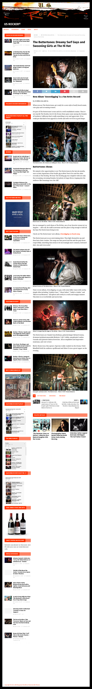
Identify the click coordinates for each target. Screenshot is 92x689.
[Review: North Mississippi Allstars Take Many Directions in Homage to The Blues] (8, 92)
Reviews (6, 29)
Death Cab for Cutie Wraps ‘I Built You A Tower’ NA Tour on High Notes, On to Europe (21, 158)
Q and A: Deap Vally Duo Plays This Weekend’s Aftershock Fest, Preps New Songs (22, 598)
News (29, 29)
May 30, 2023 (17, 255)
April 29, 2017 (17, 614)
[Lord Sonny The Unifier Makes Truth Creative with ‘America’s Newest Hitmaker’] (8, 277)
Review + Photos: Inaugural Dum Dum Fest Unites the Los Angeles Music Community (21, 358)
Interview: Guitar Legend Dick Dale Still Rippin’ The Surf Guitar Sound (78, 435)
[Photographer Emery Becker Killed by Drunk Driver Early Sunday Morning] (60, 425)
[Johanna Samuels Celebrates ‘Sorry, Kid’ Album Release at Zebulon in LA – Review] (8, 560)
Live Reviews (66, 51)
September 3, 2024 (18, 575)
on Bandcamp (70, 234)
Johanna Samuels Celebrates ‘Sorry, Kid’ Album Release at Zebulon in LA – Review (21, 559)
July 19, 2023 (17, 337)
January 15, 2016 (18, 45)
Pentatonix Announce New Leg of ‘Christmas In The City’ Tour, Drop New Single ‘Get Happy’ (22, 171)
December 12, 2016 (18, 58)
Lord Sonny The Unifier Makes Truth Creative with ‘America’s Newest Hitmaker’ (22, 277)
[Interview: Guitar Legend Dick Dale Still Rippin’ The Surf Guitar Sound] (78, 425)
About (36, 29)
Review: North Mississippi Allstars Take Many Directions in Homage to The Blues (22, 92)
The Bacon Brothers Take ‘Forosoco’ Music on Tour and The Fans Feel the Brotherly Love (22, 622)
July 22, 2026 (17, 242)
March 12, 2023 (17, 281)
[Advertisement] (46, 666)
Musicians (73, 51)
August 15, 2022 (18, 293)
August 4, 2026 (17, 189)
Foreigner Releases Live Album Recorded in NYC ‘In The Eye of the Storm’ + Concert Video (22, 185)
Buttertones (41, 395)
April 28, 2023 (17, 268)
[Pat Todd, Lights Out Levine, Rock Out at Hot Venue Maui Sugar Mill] (8, 41)
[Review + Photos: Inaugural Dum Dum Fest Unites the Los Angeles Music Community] (8, 358)
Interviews (15, 29)
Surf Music (52, 395)
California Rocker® (12, 301)
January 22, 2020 (18, 83)
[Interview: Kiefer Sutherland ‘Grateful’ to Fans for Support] (8, 610)
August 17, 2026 (18, 563)
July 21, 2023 (17, 325)
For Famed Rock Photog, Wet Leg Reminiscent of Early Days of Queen (21, 289)
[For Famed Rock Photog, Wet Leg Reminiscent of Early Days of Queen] (8, 290)
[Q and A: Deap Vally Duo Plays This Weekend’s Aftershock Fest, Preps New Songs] (8, 598)
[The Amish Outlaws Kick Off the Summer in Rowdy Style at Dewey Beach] (8, 251)
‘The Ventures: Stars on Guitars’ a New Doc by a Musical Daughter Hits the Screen (41, 436)
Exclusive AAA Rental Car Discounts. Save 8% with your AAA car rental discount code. (18, 547)
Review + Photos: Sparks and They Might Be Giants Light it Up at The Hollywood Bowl (21, 333)
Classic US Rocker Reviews (14, 35)
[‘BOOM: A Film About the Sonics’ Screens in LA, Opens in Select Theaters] (8, 572)
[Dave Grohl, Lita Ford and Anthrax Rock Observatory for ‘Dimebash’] (8, 80)
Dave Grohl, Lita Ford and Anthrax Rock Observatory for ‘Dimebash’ (21, 79)
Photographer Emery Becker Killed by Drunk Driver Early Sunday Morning (59, 436)
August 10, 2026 (18, 161)
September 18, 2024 (19, 638)
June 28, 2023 (17, 361)
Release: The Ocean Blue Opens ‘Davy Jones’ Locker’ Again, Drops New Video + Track (21, 308)
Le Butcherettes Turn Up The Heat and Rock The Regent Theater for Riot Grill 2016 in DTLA (21, 54)
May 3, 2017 (38, 51)
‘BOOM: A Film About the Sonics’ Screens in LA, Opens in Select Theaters (21, 572)
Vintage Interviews (12, 554)
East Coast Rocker (12, 231)
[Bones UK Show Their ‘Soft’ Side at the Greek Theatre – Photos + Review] (8, 635)
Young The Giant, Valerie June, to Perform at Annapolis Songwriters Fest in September (22, 238)
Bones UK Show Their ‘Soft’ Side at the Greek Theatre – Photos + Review (21, 635)
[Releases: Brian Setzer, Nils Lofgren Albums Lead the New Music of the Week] (8, 321)
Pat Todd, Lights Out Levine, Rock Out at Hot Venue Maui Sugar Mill (21, 41)
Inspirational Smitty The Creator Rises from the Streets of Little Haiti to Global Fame (20, 264)
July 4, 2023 (17, 351)
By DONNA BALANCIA (56, 51)
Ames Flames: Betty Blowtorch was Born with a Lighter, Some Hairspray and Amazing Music (21, 585)
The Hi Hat (62, 395)
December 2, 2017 (18, 71)
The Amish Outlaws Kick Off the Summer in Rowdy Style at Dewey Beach (22, 251)
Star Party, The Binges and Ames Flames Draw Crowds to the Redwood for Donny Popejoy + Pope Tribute (22, 347)
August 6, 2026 (17, 175)
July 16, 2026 (17, 626)
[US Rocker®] (46, 19)
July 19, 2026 (17, 589)
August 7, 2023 (17, 313)
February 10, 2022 (18, 95)
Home (23, 29)
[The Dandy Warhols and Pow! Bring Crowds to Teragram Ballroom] (8, 67)
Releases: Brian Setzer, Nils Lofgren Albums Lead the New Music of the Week (22, 321)
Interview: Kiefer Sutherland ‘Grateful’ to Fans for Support (21, 610)
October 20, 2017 (18, 602)
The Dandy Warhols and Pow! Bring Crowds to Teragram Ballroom (21, 67)
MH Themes (37, 685)
